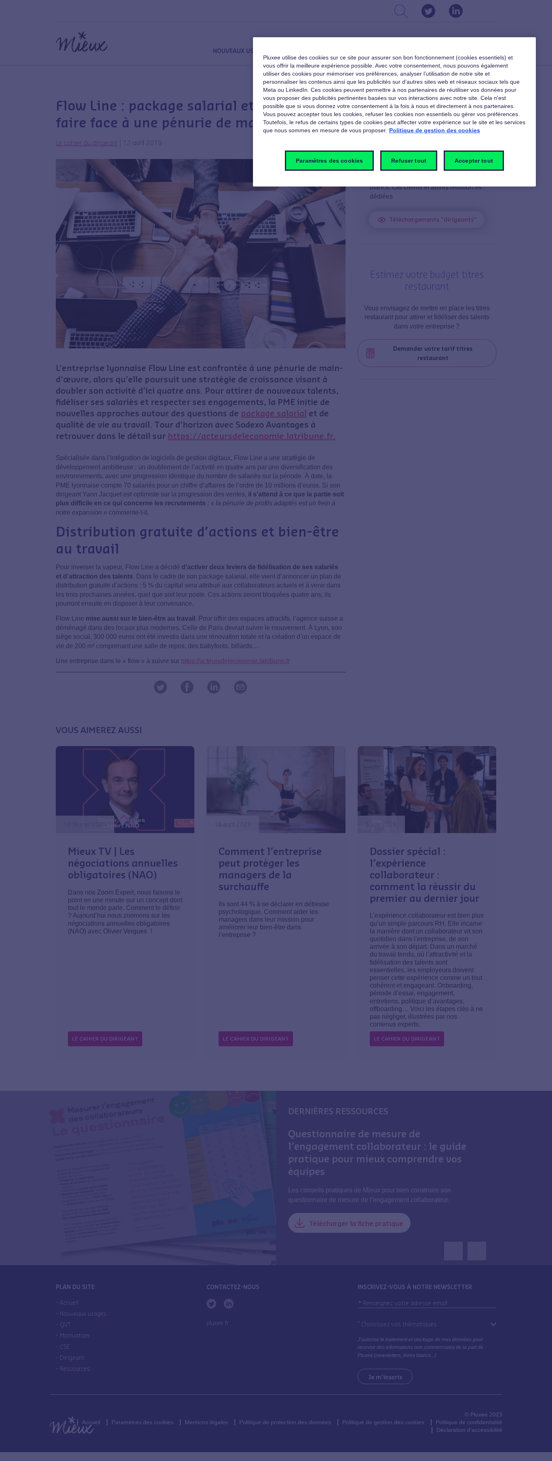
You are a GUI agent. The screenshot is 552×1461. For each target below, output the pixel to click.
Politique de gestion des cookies (434, 130)
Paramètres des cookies (329, 160)
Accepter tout (474, 160)
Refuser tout (408, 160)
